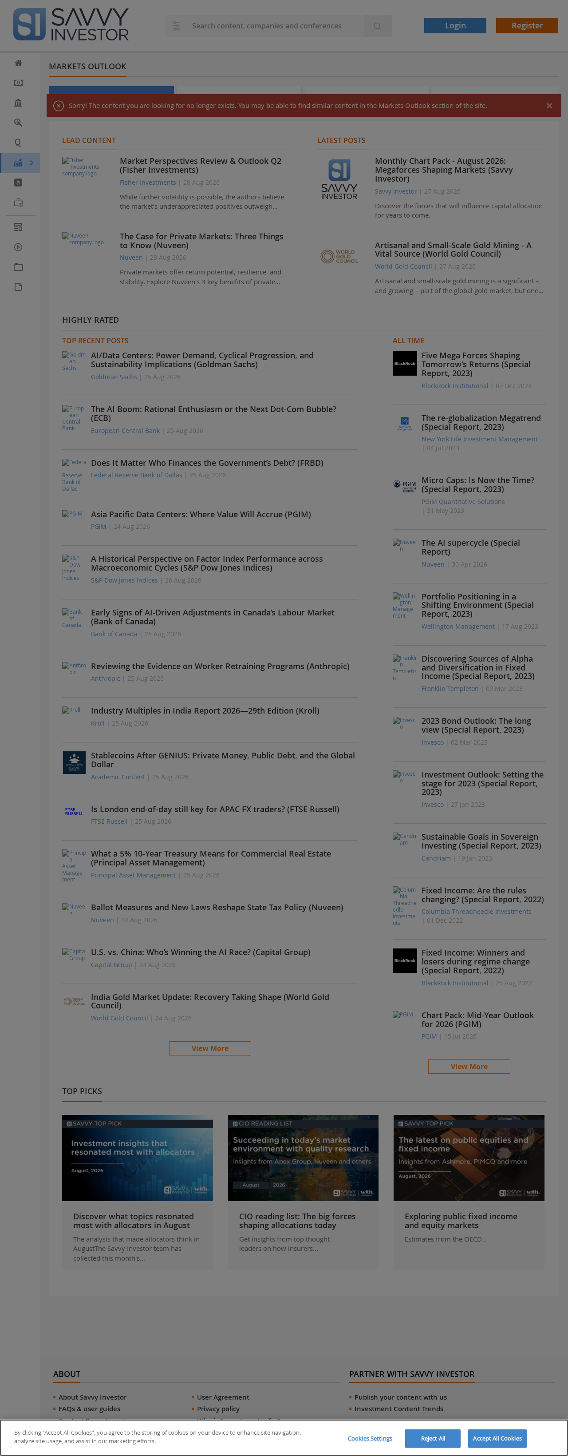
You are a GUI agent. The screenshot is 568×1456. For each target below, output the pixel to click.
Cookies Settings (370, 1438)
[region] (284, 1438)
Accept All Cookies (497, 1438)
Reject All (433, 1438)
